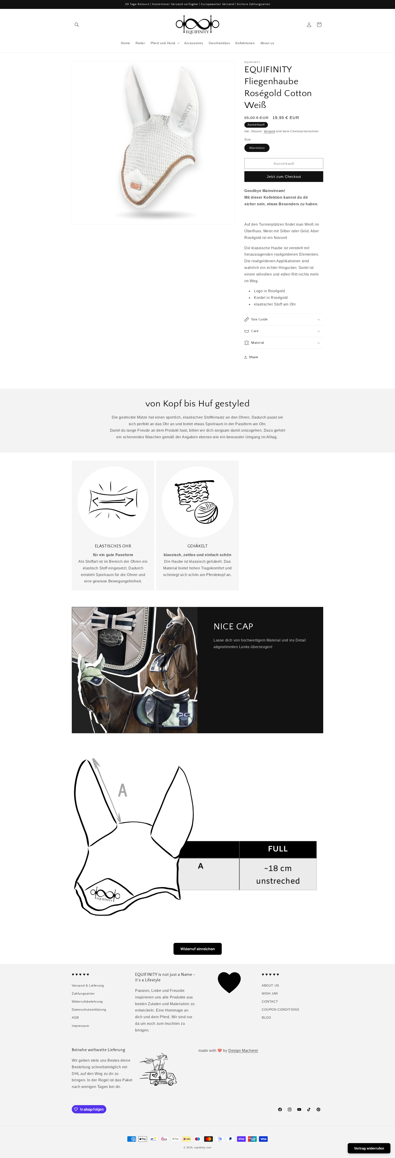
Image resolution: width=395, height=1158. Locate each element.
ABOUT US (270, 985)
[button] (77, 25)
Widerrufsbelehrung (87, 1001)
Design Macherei (243, 1050)
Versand (269, 131)
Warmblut (259, 149)
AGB (75, 1017)
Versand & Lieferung (88, 985)
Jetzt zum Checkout (284, 177)
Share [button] (253, 357)
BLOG (266, 1017)
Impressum (80, 1026)
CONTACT (270, 1001)
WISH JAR (270, 993)
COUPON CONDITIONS (280, 1009)
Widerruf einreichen (197, 949)
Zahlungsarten (83, 993)
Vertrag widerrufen (369, 1148)
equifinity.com (202, 1147)
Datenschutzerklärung (89, 1009)
